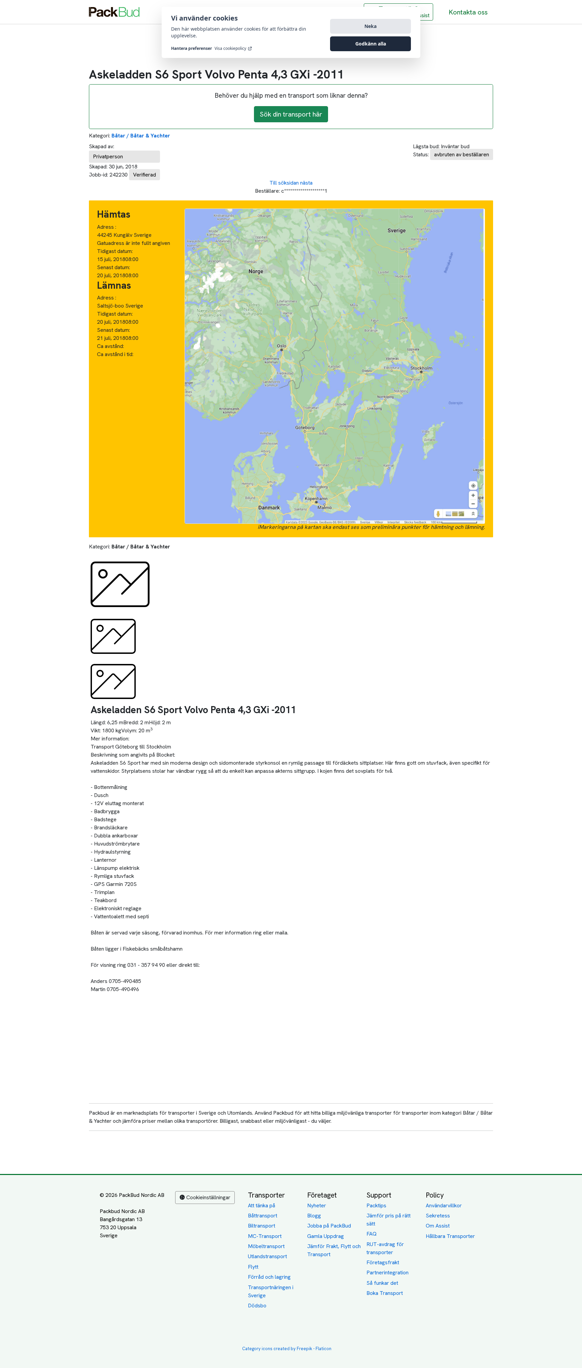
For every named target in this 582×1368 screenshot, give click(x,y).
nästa (306, 182)
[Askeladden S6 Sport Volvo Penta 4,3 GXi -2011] (120, 583)
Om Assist (438, 1225)
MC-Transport (265, 1236)
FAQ (371, 1233)
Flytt (253, 1266)
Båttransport (262, 1215)
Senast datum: (113, 267)
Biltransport (261, 1225)
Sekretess (438, 1215)
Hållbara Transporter (450, 1236)
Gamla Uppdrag (325, 1236)
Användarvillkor (444, 1205)
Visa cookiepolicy (230, 48)
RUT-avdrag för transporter (385, 1248)
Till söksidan (284, 182)
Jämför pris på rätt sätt (388, 1219)
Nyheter (316, 1205)
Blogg (314, 1215)
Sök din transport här (291, 114)
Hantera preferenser (191, 48)
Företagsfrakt (382, 1262)
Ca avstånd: (111, 346)
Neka (370, 26)
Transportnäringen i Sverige (270, 1291)
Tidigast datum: (115, 251)
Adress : (106, 226)
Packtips (376, 1205)
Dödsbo (257, 1305)
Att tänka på (261, 1205)
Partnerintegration (387, 1272)
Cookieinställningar (208, 1197)
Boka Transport (384, 1293)
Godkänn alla (370, 43)
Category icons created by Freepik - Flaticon (286, 1348)
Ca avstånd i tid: (116, 354)
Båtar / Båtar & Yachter (140, 135)
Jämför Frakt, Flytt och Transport (334, 1250)
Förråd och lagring (269, 1276)
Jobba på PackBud (329, 1225)
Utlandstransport (267, 1256)
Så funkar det (382, 1282)
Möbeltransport (266, 1246)
